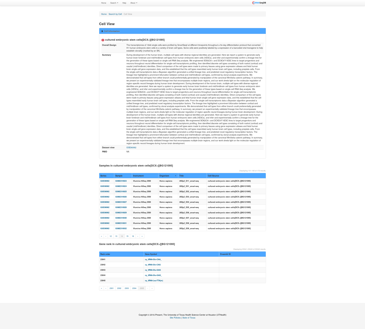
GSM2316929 (121, 212)
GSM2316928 (121, 207)
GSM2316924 (121, 186)
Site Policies (175, 317)
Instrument (138, 175)
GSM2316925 (121, 191)
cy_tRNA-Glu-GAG (153, 270)
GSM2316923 (121, 180)
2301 (112, 288)
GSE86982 (131, 147)
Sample (118, 175)
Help (124, 2)
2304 (134, 288)
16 (133, 236)
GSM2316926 (121, 196)
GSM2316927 (121, 202)
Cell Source (213, 175)
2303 (127, 288)
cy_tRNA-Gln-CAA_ (153, 259)
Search (113, 2)
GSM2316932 (121, 228)
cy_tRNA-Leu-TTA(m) (154, 280)
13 (116, 236)
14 (122, 236)
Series (103, 175)
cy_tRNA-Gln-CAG (153, 264)
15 (127, 236)
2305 (142, 288)
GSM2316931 (121, 223)
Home (103, 2)
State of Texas (188, 317)
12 (111, 236)
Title (181, 175)
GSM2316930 (121, 217)
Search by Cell (115, 14)
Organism (164, 175)
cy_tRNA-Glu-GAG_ (153, 275)
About (133, 2)
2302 (119, 288)
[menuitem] (103, 3)
